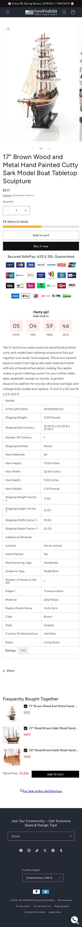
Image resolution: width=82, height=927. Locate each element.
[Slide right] (49, 148)
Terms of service (42, 906)
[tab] (10, 650)
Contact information (34, 912)
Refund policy (65, 900)
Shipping (7, 195)
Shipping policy (62, 906)
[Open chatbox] (74, 919)
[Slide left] (32, 148)
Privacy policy (23, 906)
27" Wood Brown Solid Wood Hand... (53, 728)
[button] (7, 12)
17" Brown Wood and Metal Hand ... (53, 706)
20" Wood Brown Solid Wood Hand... (53, 750)
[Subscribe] (70, 836)
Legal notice (55, 912)
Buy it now (41, 246)
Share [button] (10, 670)
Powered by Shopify (44, 900)
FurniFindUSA (26, 900)
